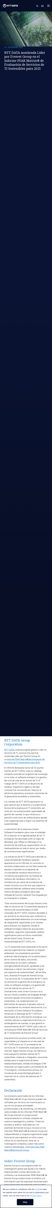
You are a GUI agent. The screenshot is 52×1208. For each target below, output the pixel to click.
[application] (26, 1196)
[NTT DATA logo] (10, 5)
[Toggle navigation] (49, 5)
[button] (38, 6)
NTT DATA (9, 749)
